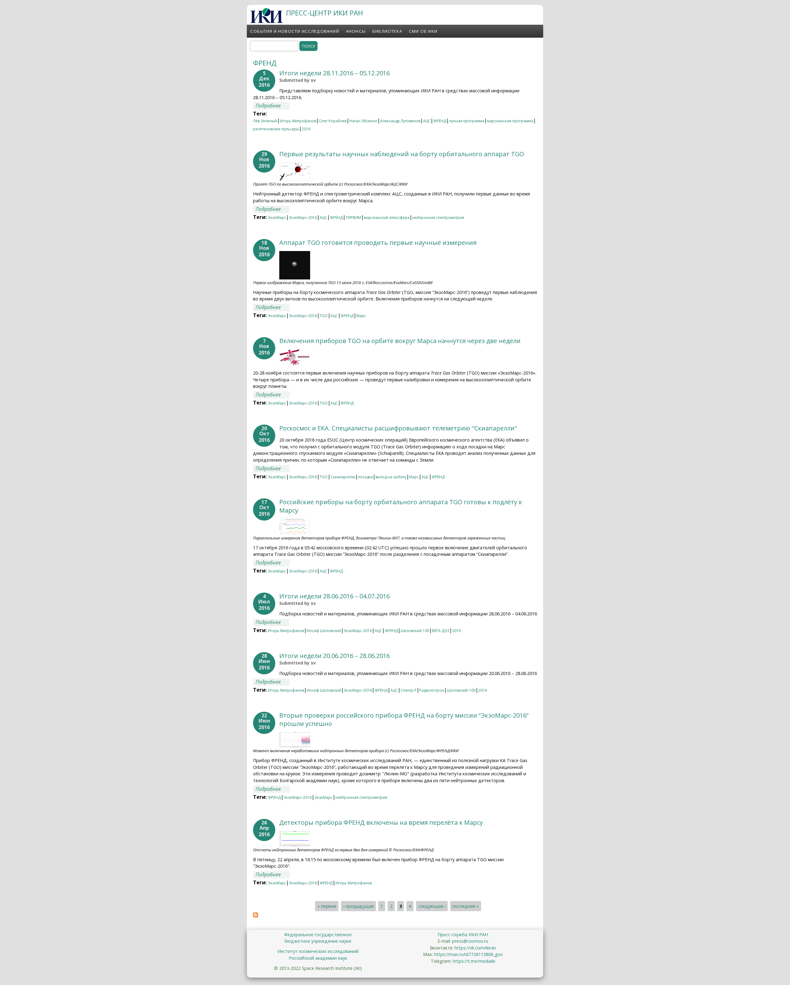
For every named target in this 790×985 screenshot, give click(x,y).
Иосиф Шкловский (324, 630)
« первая (326, 906)
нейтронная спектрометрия (438, 217)
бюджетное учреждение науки (318, 941)
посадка (365, 477)
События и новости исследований (294, 31)
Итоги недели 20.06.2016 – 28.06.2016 (334, 656)
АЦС (426, 121)
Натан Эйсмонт (363, 121)
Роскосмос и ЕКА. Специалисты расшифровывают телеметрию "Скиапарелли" (398, 428)
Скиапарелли (343, 477)
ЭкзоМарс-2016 (303, 217)
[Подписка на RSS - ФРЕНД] (255, 915)
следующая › (432, 906)
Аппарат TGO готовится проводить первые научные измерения (377, 242)
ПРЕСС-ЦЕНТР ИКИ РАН (324, 13)
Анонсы (356, 31)
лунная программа (466, 121)
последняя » (465, 906)
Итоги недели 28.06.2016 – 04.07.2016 (334, 596)
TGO (324, 315)
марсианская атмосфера (387, 217)
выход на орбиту (391, 477)
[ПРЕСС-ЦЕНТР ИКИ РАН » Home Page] (266, 21)
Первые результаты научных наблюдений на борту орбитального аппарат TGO (401, 154)
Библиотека (387, 31)
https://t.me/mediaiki (474, 961)
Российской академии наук (318, 958)
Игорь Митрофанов (298, 121)
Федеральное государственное (318, 934)
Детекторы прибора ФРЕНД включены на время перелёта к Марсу (381, 822)
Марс (361, 315)
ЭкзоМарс (277, 217)
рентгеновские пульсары (276, 129)
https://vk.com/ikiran (475, 948)
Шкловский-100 (415, 630)
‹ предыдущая (358, 906)
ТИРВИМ (353, 217)
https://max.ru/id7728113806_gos (468, 954)
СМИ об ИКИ (423, 31)
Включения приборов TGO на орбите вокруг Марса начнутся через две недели (400, 341)
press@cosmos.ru (470, 941)
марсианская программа (510, 121)
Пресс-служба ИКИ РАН (463, 934)
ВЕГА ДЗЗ (440, 630)
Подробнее (272, 105)
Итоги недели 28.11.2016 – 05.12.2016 (334, 73)
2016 (306, 129)
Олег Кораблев (333, 121)
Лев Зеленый (265, 121)
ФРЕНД (439, 121)
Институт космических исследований (318, 951)
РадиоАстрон (431, 690)
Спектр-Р (409, 690)
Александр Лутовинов (400, 121)
